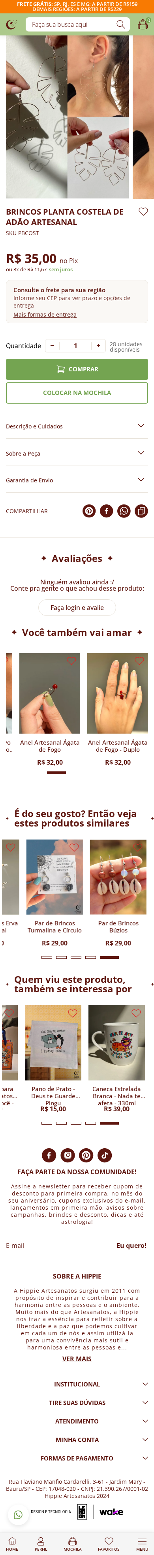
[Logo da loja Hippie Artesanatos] (12, 24)
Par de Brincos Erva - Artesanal (98, 746)
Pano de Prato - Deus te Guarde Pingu (53, 1095)
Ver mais (77, 1359)
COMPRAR (83, 369)
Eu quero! (131, 1245)
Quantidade (23, 346)
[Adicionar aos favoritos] (143, 212)
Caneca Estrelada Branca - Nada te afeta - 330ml (116, 1095)
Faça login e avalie (77, 607)
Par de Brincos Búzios (117, 926)
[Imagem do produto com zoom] (67, 116)
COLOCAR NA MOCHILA (77, 393)
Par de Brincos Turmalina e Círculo (53, 926)
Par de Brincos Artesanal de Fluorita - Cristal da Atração (30, 749)
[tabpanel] (53, 893)
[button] (77, 301)
